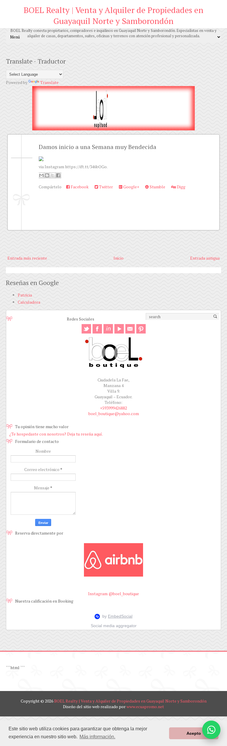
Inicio (119, 258)
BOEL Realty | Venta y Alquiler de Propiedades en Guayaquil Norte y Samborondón (113, 15)
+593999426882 (113, 408)
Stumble (157, 187)
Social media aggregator (114, 625)
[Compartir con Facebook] (58, 175)
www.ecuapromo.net (145, 706)
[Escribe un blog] (47, 175)
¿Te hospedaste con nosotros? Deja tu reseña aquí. (56, 434)
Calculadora (29, 302)
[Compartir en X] (53, 175)
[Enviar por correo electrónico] (41, 175)
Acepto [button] (194, 733)
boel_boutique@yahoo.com (113, 413)
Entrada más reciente (27, 258)
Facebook (79, 187)
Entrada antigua (205, 258)
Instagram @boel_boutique (113, 593)
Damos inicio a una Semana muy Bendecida (97, 147)
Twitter (105, 187)
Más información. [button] (97, 736)
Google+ (130, 187)
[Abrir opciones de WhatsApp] (211, 730)
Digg (180, 187)
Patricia (25, 295)
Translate (49, 82)
